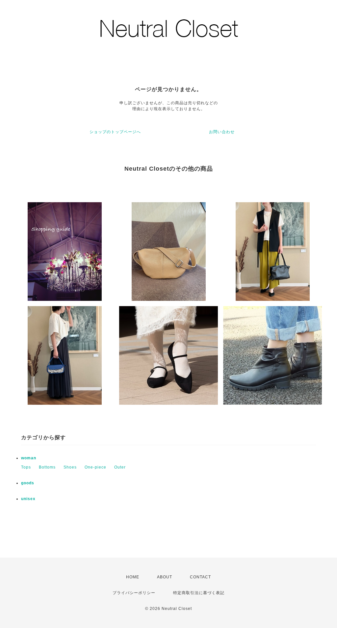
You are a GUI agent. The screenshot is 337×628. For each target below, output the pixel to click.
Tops (26, 467)
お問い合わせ (222, 132)
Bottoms (47, 467)
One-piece (95, 467)
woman (28, 458)
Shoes (70, 467)
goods (27, 483)
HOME (132, 577)
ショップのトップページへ (115, 132)
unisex (28, 498)
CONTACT (200, 577)
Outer (120, 467)
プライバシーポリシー (134, 593)
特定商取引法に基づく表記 (198, 593)
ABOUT (164, 577)
